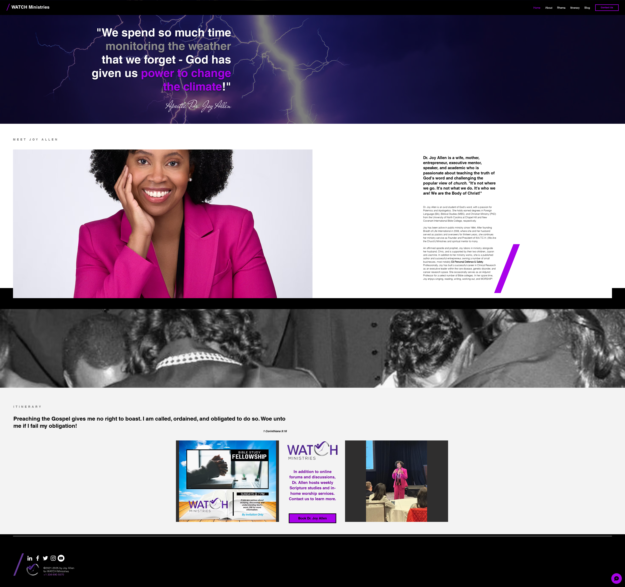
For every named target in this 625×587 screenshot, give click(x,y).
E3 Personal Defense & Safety (467, 261)
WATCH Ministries (30, 7)
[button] (227, 481)
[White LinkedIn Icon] (29, 558)
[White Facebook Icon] (37, 558)
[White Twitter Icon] (45, 558)
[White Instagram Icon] (53, 558)
